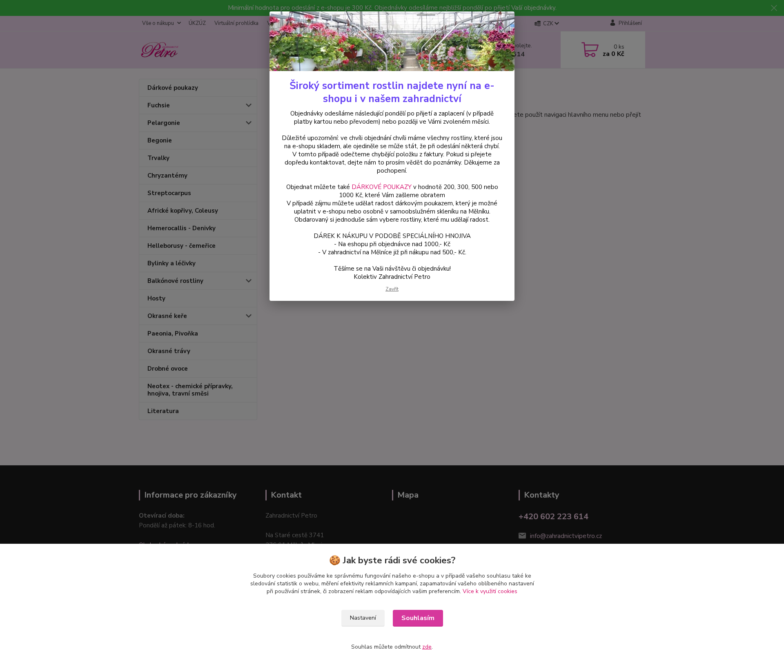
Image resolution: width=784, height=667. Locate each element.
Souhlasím (417, 618)
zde (427, 647)
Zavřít (392, 289)
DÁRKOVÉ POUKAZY (382, 187)
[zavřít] (499, 24)
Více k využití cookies (490, 591)
